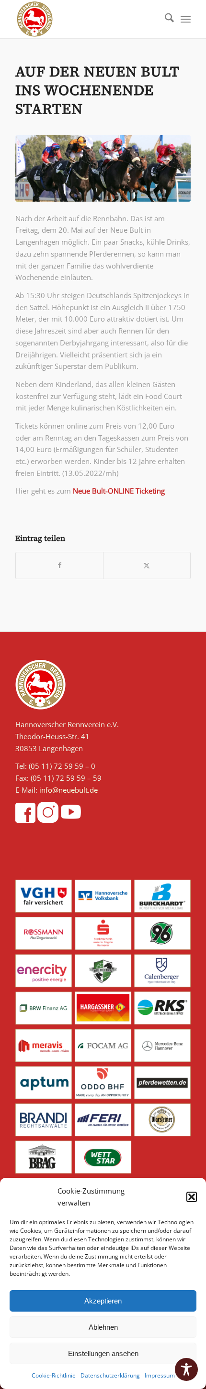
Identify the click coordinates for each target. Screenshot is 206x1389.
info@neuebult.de (68, 790)
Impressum (160, 1375)
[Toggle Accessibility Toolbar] (186, 1369)
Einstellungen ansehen (103, 1353)
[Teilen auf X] (146, 565)
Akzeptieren (103, 1301)
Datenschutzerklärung (110, 1375)
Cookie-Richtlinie (54, 1375)
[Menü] (186, 19)
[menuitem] (164, 19)
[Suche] (164, 19)
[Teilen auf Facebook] (59, 565)
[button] (191, 1197)
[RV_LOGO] (85, 19)
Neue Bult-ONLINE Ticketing (119, 490)
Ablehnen (103, 1327)
